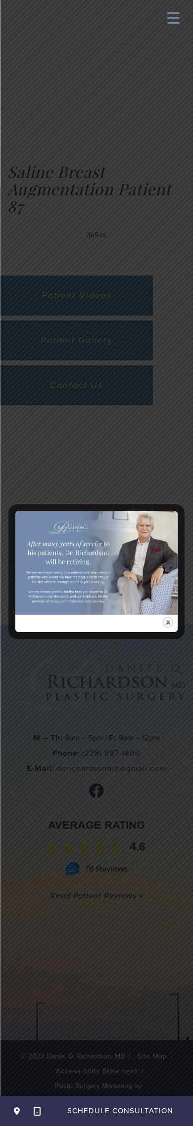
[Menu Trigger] (173, 17)
